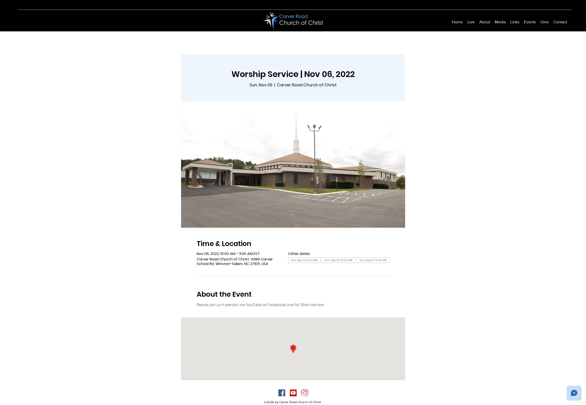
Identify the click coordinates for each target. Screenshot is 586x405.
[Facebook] (281, 392)
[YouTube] (293, 392)
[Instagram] (304, 392)
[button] (484, 22)
